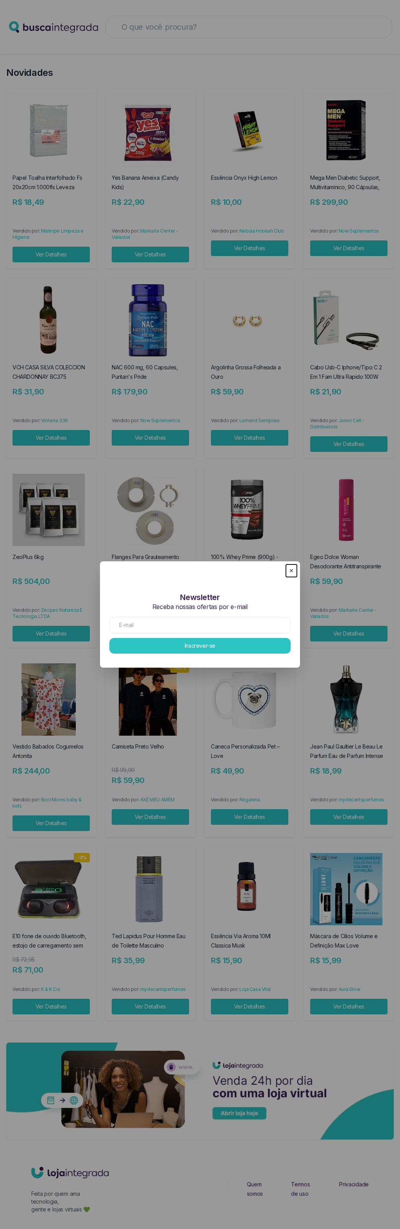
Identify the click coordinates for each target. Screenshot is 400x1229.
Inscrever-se (200, 645)
